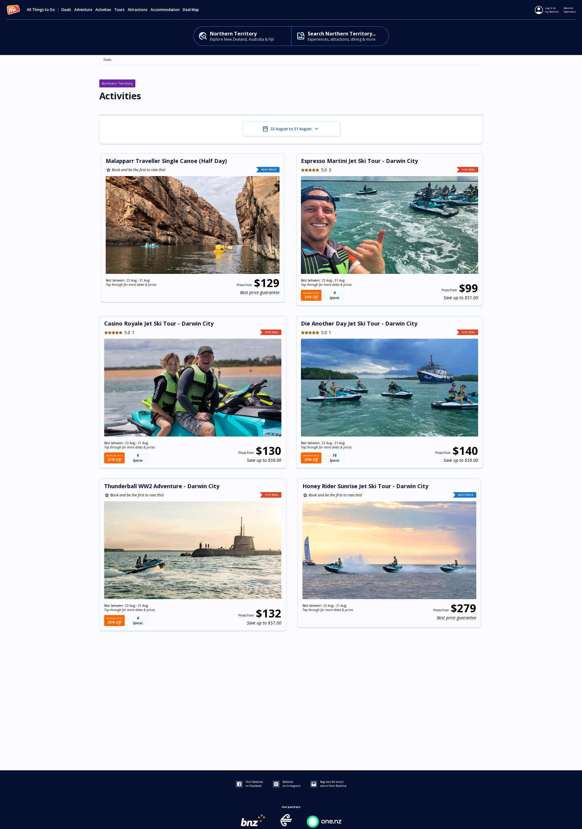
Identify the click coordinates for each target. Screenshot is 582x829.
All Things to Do (41, 9)
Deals (66, 9)
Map (195, 9)
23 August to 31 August (291, 129)
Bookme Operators (570, 9)
